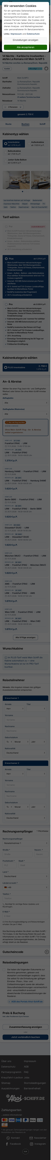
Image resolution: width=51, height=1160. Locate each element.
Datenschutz (33, 33)
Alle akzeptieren (25, 47)
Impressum (16, 33)
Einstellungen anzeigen (25, 40)
